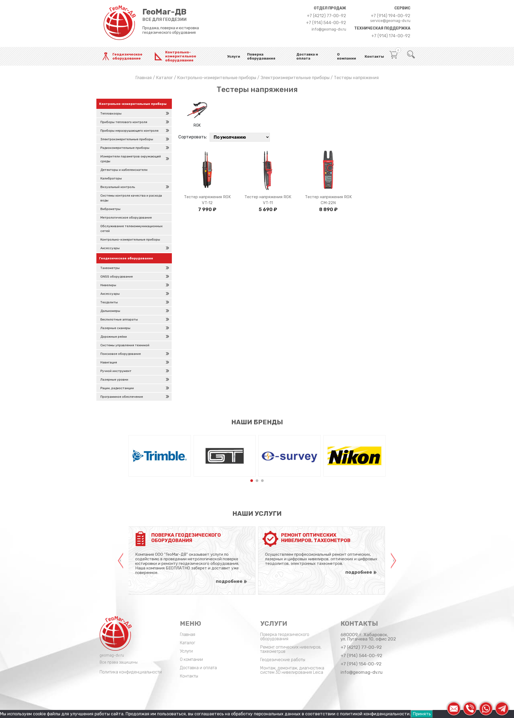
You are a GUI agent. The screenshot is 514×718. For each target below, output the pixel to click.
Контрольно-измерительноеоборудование (180, 56)
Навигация (108, 362)
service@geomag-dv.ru (390, 21)
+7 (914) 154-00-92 (361, 664)
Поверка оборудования (261, 56)
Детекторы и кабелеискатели (124, 170)
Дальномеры (110, 311)
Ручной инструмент (115, 371)
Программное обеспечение (121, 397)
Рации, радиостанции (117, 388)
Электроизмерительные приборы (295, 77)
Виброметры (110, 209)
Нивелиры (108, 285)
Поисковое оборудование (120, 354)
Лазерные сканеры (115, 328)
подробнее (229, 581)
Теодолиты (109, 302)
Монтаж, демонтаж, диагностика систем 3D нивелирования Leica (292, 670)
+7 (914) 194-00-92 (390, 16)
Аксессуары (110, 248)
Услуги (233, 56)
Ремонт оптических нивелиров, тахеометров (291, 649)
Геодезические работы (282, 659)
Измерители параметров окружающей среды (130, 158)
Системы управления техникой (124, 345)
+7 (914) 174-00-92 (390, 36)
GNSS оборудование (116, 276)
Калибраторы (111, 178)
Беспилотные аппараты (119, 319)
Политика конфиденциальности (131, 672)
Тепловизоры (111, 113)
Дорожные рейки (113, 336)
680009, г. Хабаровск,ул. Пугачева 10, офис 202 (368, 637)
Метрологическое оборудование (126, 217)
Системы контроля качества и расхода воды (131, 198)
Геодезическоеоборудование (127, 56)
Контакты (374, 56)
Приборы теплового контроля (123, 122)
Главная (143, 77)
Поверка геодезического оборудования (284, 636)
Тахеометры (110, 268)
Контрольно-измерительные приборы (216, 77)
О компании (346, 56)
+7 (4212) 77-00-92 (326, 16)
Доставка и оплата (307, 56)
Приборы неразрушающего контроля (129, 130)
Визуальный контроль (117, 187)
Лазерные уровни (114, 379)
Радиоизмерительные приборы (124, 148)
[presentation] (120, 561)
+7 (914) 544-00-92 (326, 23)
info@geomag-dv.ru (329, 29)
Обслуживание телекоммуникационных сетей (131, 228)
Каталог (164, 77)
